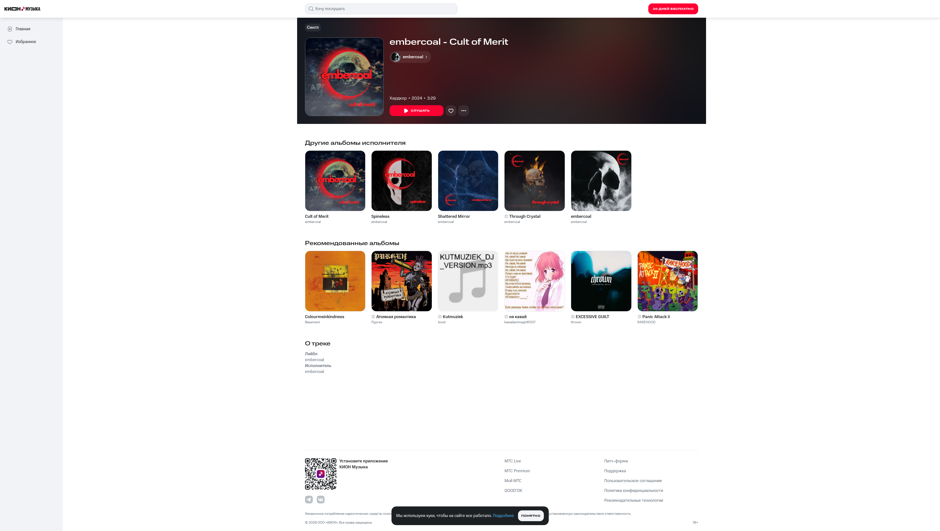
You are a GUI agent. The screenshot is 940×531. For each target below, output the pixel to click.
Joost (442, 322)
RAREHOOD (646, 322)
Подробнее (503, 516)
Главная (23, 29)
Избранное (26, 42)
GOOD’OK (513, 491)
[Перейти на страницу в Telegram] (309, 499)
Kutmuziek (453, 316)
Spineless (380, 216)
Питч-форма (616, 461)
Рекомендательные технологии (633, 500)
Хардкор (398, 98)
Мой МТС (513, 481)
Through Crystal (524, 216)
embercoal (313, 222)
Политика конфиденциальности (633, 491)
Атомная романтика (396, 316)
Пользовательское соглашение (633, 481)
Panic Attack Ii (656, 316)
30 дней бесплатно (673, 9)
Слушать (420, 111)
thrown (576, 322)
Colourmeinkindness (324, 316)
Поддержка (615, 471)
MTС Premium (517, 471)
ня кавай (518, 316)
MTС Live (513, 461)
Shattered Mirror (454, 216)
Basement (312, 322)
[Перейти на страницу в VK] (321, 499)
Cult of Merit (317, 216)
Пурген (376, 322)
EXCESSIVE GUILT (592, 316)
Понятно (530, 516)
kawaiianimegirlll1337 (519, 322)
